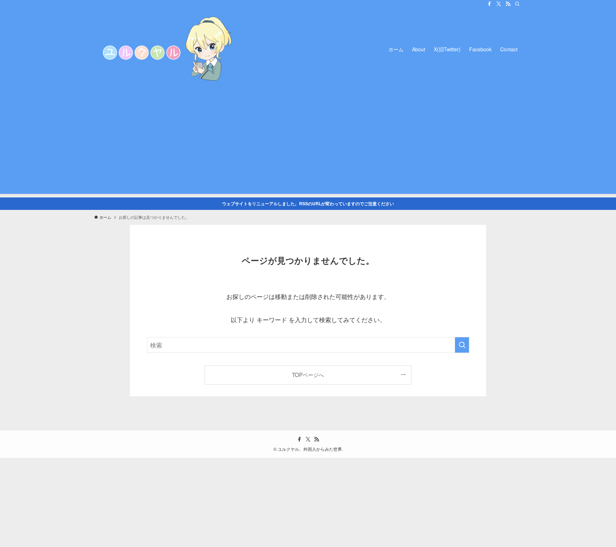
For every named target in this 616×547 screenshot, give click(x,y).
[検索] (517, 4)
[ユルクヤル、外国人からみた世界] (165, 49)
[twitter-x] (498, 4)
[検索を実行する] (462, 345)
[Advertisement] (308, 144)
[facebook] (489, 4)
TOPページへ (308, 374)
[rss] (508, 4)
